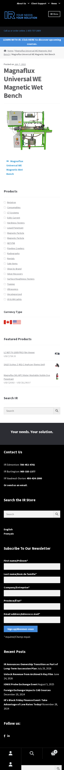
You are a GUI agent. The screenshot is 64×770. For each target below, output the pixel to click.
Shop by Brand (14, 268)
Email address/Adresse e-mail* (22, 614)
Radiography (13, 253)
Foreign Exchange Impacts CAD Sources (27, 690)
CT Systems (13, 212)
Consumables (14, 207)
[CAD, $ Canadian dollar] (8, 323)
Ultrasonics (12, 289)
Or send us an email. (15, 485)
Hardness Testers (16, 222)
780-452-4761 (27, 464)
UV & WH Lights (14, 299)
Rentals (11, 258)
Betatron (11, 202)
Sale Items (12, 263)
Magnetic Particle (15, 233)
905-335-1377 (27, 471)
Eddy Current (13, 217)
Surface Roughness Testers (20, 278)
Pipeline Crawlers (15, 248)
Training (11, 284)
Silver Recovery (15, 273)
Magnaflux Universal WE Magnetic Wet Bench (14, 167)
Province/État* (12, 600)
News (54, 3)
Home (10, 50)
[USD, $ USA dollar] (17, 323)
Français (9, 533)
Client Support (38, 3)
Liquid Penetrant (15, 227)
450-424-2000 (34, 478)
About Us (21, 3)
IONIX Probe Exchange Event (21, 684)
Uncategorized (14, 294)
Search (32, 753)
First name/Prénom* (16, 560)
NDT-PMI (11, 243)
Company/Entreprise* (17, 587)
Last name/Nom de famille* (20, 574)
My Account (10, 764)
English (8, 529)
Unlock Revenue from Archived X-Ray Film (28, 674)
